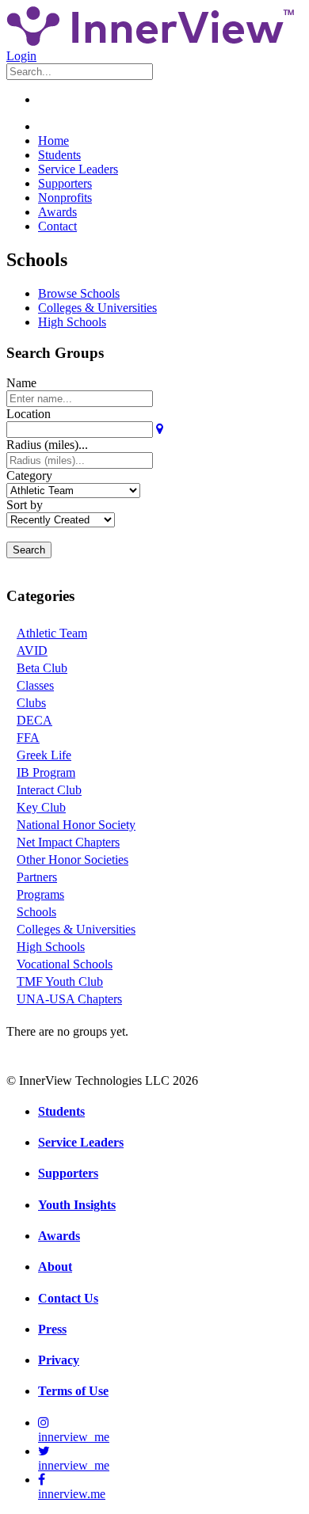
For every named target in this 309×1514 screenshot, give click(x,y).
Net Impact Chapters (68, 842)
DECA (34, 720)
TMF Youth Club (60, 981)
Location (28, 413)
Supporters (65, 183)
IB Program (46, 772)
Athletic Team (52, 633)
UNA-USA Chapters (69, 999)
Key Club (41, 807)
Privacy (58, 1360)
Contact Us (68, 1298)
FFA (28, 737)
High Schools (72, 322)
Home (53, 140)
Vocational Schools (65, 964)
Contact (57, 226)
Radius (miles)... (47, 444)
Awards (57, 212)
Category (29, 475)
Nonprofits (65, 197)
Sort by (24, 505)
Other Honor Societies (72, 859)
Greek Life (44, 755)
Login (21, 56)
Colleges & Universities (97, 307)
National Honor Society (76, 824)
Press (52, 1329)
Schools (36, 912)
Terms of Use (73, 1391)
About (55, 1266)
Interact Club (49, 790)
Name (21, 383)
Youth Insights (77, 1205)
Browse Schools (79, 293)
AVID (32, 650)
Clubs (31, 702)
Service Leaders (78, 169)
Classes (35, 685)
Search (29, 550)
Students (59, 155)
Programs (40, 894)
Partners (37, 877)
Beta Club (42, 668)
